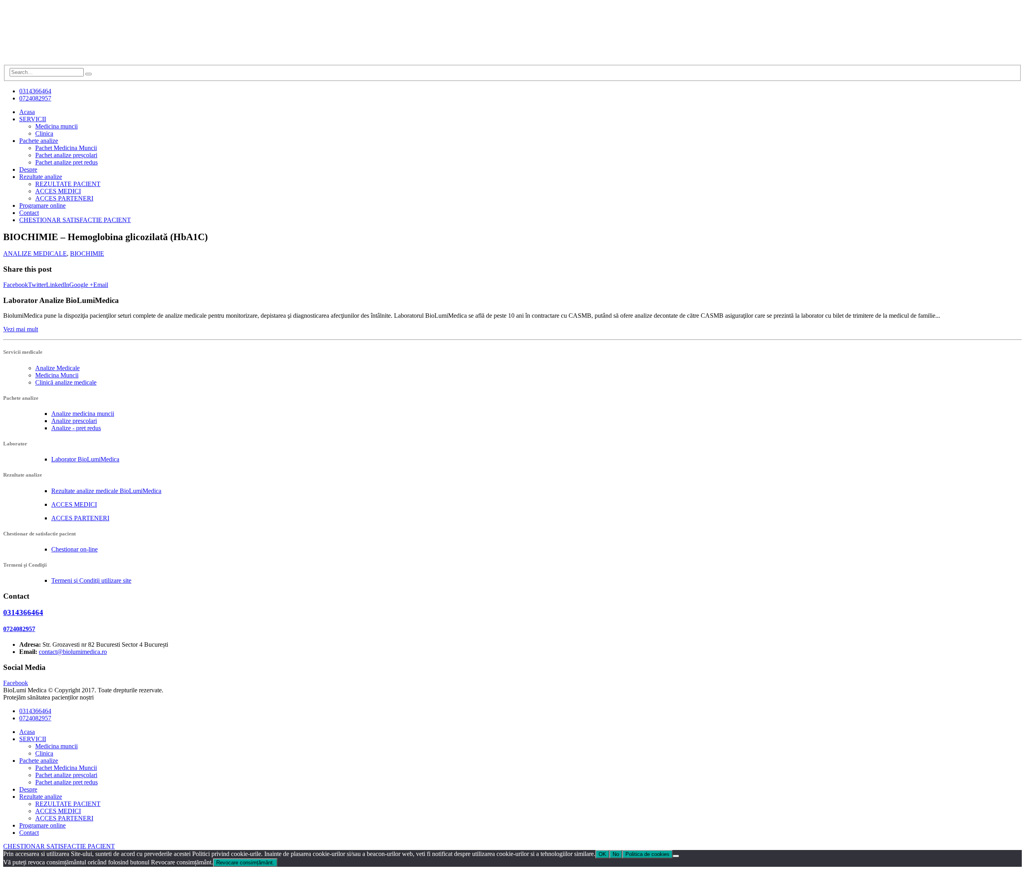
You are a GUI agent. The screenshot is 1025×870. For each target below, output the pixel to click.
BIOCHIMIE (87, 253)
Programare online (42, 205)
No (616, 854)
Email (100, 284)
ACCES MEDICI (58, 191)
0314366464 (35, 91)
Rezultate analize (40, 176)
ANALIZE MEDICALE (35, 253)
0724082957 (35, 98)
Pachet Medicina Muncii (66, 147)
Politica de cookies (647, 854)
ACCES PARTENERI (64, 198)
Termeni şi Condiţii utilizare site (91, 580)
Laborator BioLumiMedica (85, 459)
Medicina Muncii (56, 375)
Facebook (15, 284)
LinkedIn (57, 284)
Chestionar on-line (74, 549)
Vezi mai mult (20, 329)
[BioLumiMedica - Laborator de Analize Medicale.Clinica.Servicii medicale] (63, 61)
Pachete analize (38, 140)
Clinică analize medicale (65, 382)
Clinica (44, 133)
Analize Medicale (57, 368)
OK (602, 854)
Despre (28, 169)
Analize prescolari (74, 420)
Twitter (37, 284)
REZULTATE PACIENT (67, 183)
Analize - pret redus (76, 428)
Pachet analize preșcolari (66, 155)
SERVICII (32, 119)
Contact (29, 212)
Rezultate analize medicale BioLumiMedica (106, 490)
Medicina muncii (56, 126)
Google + (81, 284)
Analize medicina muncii (82, 413)
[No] (676, 856)
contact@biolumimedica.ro (73, 651)
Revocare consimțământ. (245, 863)
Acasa (27, 111)
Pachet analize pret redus (66, 162)
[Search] (88, 74)
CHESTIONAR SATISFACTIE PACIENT (75, 219)
